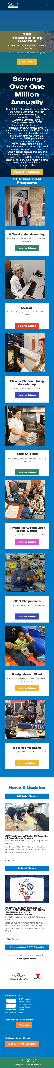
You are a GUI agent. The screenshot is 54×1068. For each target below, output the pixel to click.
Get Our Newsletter (22, 1043)
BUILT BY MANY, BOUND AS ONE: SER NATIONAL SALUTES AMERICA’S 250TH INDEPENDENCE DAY (25, 911)
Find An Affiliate (27, 172)
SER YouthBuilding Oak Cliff (27, 37)
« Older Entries (11, 860)
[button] (38, 976)
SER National (15, 917)
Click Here (27, 61)
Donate (24, 1025)
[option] (27, 955)
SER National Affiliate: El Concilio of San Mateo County (26, 837)
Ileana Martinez (16, 841)
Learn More (27, 248)
